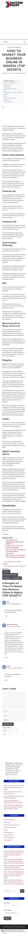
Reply (6, 616)
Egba (8, 666)
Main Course (7, 822)
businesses (7, 578)
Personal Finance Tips (10, 827)
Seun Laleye (7, 851)
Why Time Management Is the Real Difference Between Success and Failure (14, 787)
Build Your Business (14, 47)
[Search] (22, 891)
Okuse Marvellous (12, 624)
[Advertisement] (14, 25)
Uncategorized (8, 840)
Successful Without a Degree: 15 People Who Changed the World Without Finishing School (13, 807)
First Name (7, 903)
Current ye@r (6, 727)
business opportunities (10, 575)
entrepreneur (16, 578)
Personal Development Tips (11, 825)
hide (17, 81)
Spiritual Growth (8, 832)
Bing (18, 251)
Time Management (9, 837)
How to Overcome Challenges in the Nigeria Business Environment (15, 551)
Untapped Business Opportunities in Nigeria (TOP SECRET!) (15, 542)
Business (6, 571)
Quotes (6, 830)
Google (12, 251)
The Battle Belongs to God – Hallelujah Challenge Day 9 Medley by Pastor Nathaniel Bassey (14, 861)
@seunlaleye (13, 774)
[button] (25, 42)
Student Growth (8, 835)
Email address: (8, 910)
